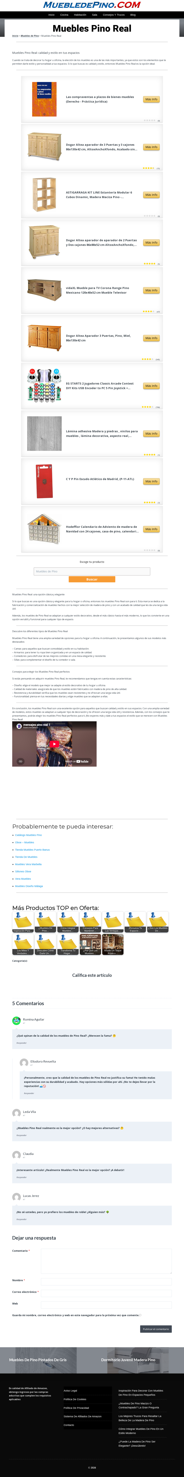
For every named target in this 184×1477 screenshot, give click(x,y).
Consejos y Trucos (114, 14)
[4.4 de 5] (153, 168)
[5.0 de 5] (154, 263)
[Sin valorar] (154, 120)
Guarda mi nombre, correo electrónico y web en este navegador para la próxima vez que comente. (75, 1315)
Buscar (91, 579)
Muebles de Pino (30, 35)
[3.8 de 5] (153, 311)
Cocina (64, 14)
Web (15, 1303)
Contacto (69, 1425)
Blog (133, 14)
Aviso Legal (70, 1390)
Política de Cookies (75, 1399)
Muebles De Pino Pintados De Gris (38, 1359)
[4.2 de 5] (152, 407)
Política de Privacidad (76, 1408)
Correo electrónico (25, 1292)
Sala (94, 14)
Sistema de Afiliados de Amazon (82, 1416)
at (24, 1023)
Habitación (80, 14)
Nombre (18, 1280)
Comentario (21, 1250)
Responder (22, 1043)
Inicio (51, 14)
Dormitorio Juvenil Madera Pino (128, 1359)
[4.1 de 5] (152, 359)
